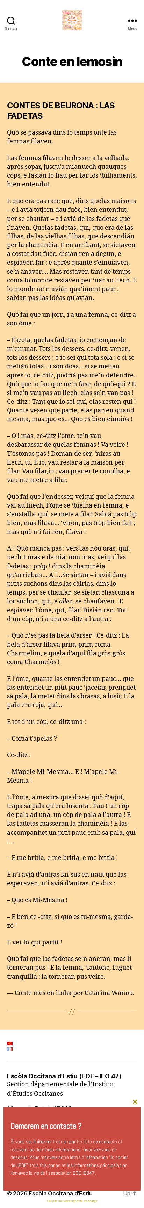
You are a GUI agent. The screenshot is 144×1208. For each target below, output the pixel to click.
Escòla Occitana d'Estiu (61, 1193)
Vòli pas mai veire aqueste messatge (72, 1201)
